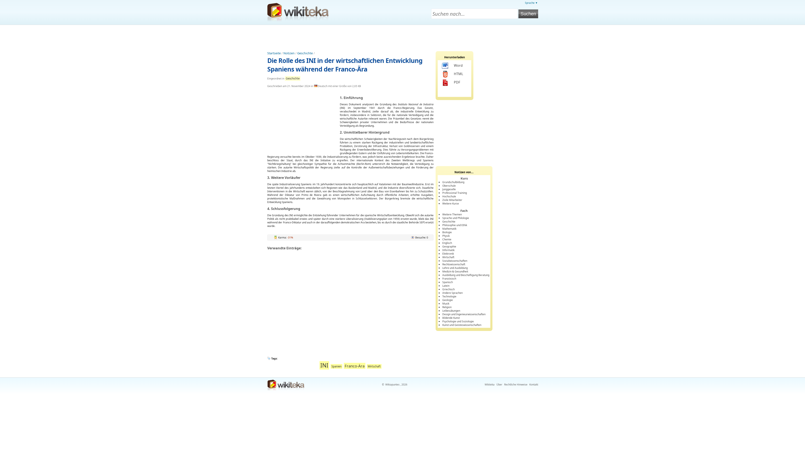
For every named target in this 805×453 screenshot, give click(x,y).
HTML (458, 74)
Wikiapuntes (392, 384)
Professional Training (454, 193)
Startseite (274, 53)
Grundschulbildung (453, 182)
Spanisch (447, 282)
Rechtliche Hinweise (515, 384)
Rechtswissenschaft (453, 264)
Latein (445, 286)
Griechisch (448, 289)
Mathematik (449, 228)
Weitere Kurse (450, 203)
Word (458, 65)
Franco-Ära (355, 365)
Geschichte (305, 53)
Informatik (448, 250)
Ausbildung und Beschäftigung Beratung (465, 275)
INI (324, 365)
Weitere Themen (452, 214)
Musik (445, 303)
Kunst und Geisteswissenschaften (461, 325)
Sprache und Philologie (455, 218)
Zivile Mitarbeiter (452, 200)
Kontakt (533, 384)
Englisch (447, 243)
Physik (446, 236)
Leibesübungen (451, 310)
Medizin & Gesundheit (455, 271)
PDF (457, 82)
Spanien (336, 366)
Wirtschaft (374, 366)
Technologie (449, 296)
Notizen (289, 53)
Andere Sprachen (452, 293)
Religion (447, 307)
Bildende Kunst (451, 318)
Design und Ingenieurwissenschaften (464, 314)
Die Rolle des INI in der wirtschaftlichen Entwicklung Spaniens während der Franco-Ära (344, 64)
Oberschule (449, 185)
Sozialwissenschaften (454, 261)
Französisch (449, 278)
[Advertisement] (402, 36)
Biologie (447, 232)
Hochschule (449, 196)
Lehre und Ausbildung (455, 268)
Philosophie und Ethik (454, 225)
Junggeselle (449, 189)
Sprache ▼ (531, 3)
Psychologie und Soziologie (458, 321)
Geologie (447, 300)
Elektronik (448, 253)
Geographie (449, 246)
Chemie (446, 239)
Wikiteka (490, 384)
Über (499, 384)
